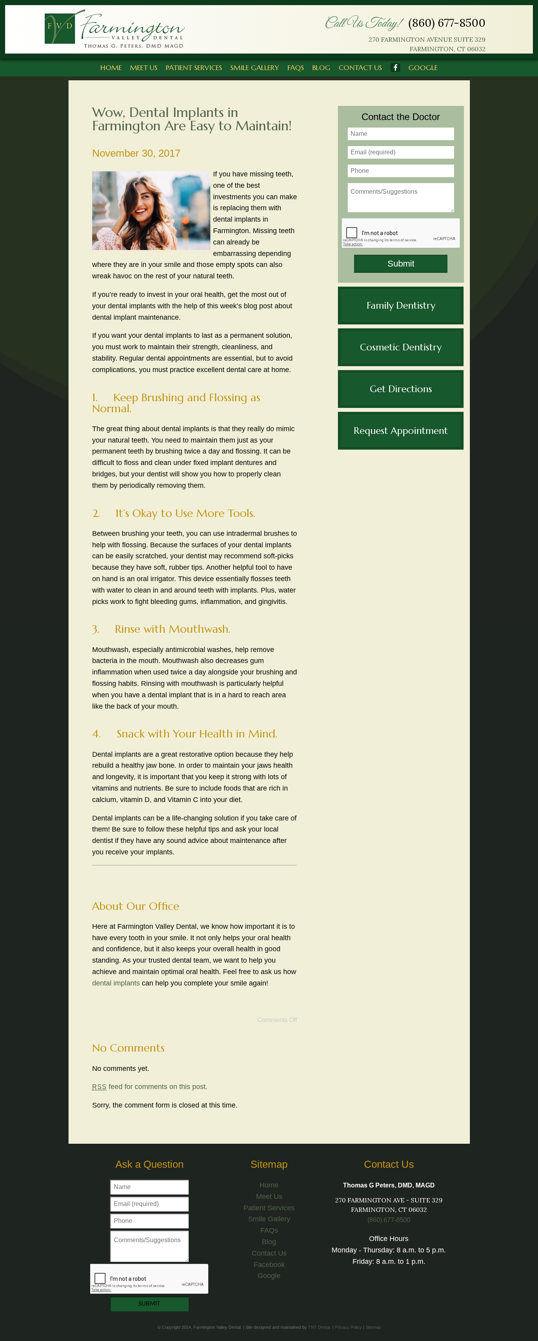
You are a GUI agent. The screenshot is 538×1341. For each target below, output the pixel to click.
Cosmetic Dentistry (401, 347)
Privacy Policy (348, 1327)
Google (423, 67)
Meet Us (144, 67)
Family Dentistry (401, 305)
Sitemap (373, 1327)
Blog (321, 67)
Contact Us (360, 67)
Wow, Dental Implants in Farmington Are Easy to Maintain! (192, 119)
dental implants (116, 983)
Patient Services (194, 67)
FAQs (296, 67)
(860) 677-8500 (447, 23)
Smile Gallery (254, 67)
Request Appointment (401, 431)
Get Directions (401, 389)
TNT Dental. (319, 1327)
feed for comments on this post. (150, 1087)
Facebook (269, 1265)
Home (111, 67)
